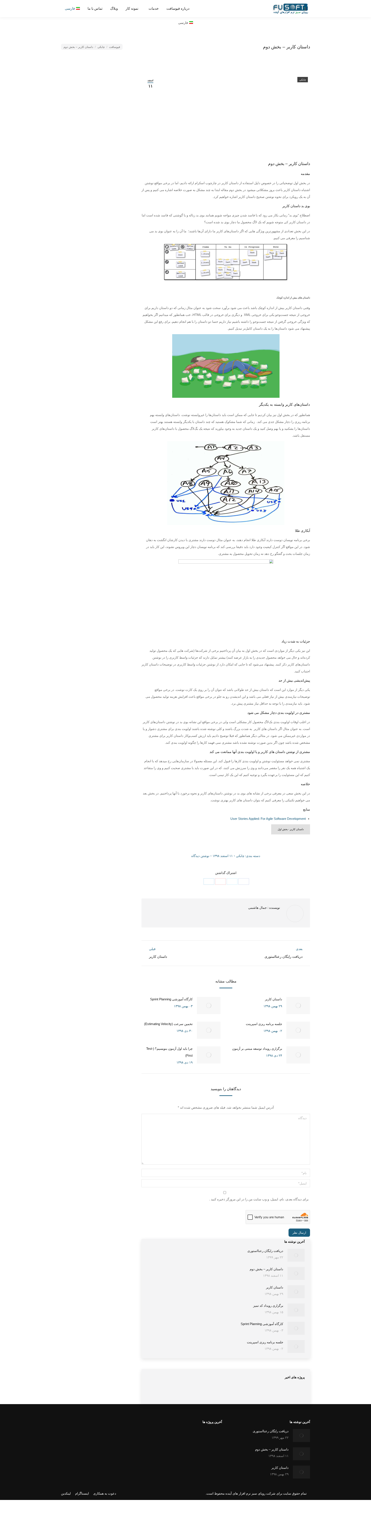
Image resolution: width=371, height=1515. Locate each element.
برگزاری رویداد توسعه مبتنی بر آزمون (257, 1048)
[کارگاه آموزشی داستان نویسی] (238, 1392)
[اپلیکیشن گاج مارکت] (157, 1437)
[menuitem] (178, 8)
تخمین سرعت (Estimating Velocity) (168, 1024)
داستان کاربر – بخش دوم (266, 1269)
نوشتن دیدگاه (200, 856)
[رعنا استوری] (174, 1437)
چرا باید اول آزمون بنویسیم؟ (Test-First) (169, 1052)
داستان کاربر (273, 999)
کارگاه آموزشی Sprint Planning (171, 999)
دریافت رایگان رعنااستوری (265, 1251)
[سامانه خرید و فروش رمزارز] (190, 1437)
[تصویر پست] (298, 1005)
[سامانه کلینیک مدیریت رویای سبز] (207, 1437)
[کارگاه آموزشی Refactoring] (204, 1392)
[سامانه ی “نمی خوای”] (171, 1392)
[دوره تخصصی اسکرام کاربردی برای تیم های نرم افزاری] (188, 1392)
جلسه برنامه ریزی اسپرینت (264, 1024)
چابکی (302, 79)
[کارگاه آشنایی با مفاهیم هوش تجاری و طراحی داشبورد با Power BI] (155, 1392)
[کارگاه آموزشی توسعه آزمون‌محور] (221, 1392)
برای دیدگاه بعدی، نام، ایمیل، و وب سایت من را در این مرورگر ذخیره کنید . (259, 1199)
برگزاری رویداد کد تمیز (268, 1305)
